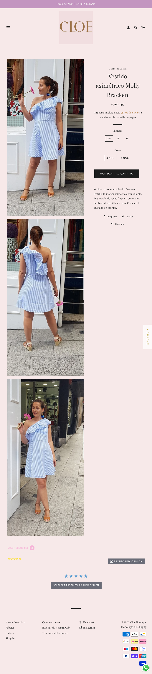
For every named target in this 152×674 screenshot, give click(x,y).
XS (109, 138)
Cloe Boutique (138, 622)
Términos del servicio (54, 633)
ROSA (125, 158)
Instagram (88, 627)
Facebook (88, 622)
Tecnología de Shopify (133, 627)
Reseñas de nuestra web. (56, 627)
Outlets (10, 633)
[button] (126, 561)
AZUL (110, 158)
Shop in (10, 638)
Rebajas (10, 627)
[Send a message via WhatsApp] (145, 667)
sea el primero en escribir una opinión (76, 585)
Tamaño (117, 130)
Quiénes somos (51, 622)
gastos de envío (130, 112)
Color (118, 150)
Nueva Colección (15, 622)
